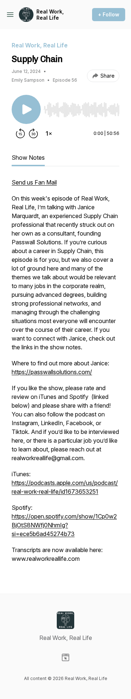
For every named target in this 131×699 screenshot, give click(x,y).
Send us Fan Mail (34, 182)
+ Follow (108, 14)
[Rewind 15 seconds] (20, 133)
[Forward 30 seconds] (33, 133)
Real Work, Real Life (50, 14)
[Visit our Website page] (65, 657)
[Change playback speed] (48, 133)
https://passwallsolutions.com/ (52, 372)
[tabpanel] (65, 374)
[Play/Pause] (26, 109)
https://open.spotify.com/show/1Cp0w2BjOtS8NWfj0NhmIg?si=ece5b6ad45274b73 (64, 525)
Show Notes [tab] (28, 157)
